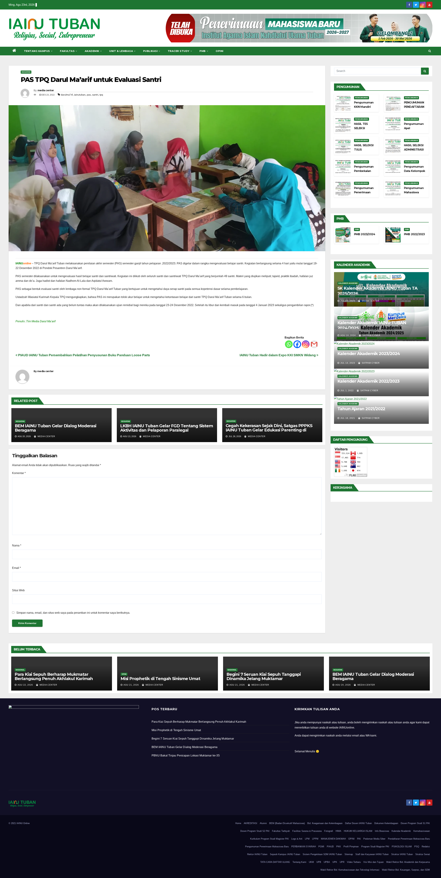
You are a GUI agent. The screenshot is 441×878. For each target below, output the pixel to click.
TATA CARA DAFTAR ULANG (275, 862)
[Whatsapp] (289, 344)
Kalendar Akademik (401, 831)
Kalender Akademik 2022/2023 (368, 381)
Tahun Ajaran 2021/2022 (361, 408)
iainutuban (79, 94)
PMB (202, 51)
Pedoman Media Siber (374, 838)
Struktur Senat (422, 854)
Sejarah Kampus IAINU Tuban (285, 854)
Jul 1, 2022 (347, 390)
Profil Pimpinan (351, 846)
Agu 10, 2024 (348, 335)
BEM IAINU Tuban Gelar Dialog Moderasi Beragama (55, 428)
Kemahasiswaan (421, 831)
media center (46, 90)
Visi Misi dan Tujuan (373, 862)
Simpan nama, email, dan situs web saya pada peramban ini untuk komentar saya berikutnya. (73, 612)
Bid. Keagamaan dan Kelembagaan (324, 823)
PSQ (416, 846)
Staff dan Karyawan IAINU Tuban (372, 854)
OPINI (351, 838)
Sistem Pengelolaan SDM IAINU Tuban (322, 854)
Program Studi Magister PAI (375, 846)
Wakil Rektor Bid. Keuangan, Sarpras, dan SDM (406, 870)
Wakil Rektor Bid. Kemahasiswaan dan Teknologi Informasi (349, 870)
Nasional (20, 670)
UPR (342, 862)
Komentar (19, 473)
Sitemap (349, 854)
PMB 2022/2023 (414, 234)
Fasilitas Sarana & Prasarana (307, 831)
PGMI (321, 846)
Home (238, 823)
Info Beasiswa (382, 831)
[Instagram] (306, 344)
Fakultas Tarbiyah (281, 831)
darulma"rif (67, 94)
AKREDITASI (250, 823)
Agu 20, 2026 (343, 685)
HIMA (338, 831)
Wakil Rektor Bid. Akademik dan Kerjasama (408, 862)
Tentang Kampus (37, 51)
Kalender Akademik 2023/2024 (368, 353)
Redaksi (426, 846)
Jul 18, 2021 (347, 418)
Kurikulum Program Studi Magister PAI (269, 838)
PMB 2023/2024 (364, 234)
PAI (359, 838)
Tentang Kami (299, 862)
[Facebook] (297, 344)
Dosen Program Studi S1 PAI (415, 823)
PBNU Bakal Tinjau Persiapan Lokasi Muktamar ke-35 (186, 755)
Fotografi (328, 831)
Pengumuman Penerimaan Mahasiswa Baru (267, 846)
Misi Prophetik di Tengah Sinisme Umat (160, 678)
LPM (307, 838)
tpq (101, 94)
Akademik (92, 51)
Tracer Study (178, 51)
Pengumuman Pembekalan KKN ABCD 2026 (365, 171)
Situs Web (18, 590)
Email (16, 567)
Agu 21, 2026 (131, 685)
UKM (311, 862)
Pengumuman (361, 98)
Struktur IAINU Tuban (402, 854)
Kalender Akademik (348, 283)
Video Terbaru (354, 862)
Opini (219, 51)
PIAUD (330, 846)
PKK (338, 846)
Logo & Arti (296, 838)
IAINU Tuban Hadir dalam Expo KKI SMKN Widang (278, 355)
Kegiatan (26, 72)
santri (95, 94)
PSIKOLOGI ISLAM (402, 846)
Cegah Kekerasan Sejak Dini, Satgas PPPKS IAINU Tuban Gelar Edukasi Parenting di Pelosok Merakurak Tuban (269, 430)
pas (89, 94)
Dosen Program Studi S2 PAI (254, 831)
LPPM (315, 838)
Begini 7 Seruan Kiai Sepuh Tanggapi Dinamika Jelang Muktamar (264, 676)
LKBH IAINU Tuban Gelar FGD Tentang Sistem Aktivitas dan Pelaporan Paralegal (166, 428)
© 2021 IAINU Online (19, 823)
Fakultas (67, 51)
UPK (334, 862)
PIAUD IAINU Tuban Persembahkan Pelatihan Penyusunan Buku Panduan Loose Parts (83, 355)
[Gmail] (314, 344)
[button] (429, 50)
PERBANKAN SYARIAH (303, 846)
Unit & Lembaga (121, 51)
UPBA (327, 862)
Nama (16, 545)
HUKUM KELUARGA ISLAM (358, 831)
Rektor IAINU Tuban (257, 854)
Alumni (263, 823)
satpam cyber (371, 335)
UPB (318, 862)
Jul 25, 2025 (347, 301)
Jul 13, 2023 (347, 363)
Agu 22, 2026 (25, 685)
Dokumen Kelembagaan (386, 823)
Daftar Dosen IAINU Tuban (358, 823)
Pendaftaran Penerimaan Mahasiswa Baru (409, 838)
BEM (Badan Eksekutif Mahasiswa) (287, 823)
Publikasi (150, 51)
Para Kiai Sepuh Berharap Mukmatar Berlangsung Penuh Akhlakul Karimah (54, 676)
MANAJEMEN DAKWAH (333, 838)
